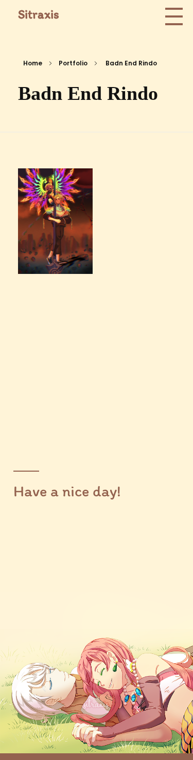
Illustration (55, 262)
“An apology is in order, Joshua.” (55, 222)
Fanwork (49, 249)
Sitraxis (38, 14)
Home (32, 63)
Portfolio (73, 63)
